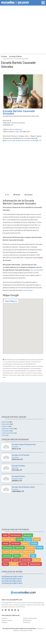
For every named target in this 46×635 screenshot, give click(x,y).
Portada (4, 56)
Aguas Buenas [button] (35, 564)
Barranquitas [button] (7, 547)
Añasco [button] (17, 556)
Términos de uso (7, 620)
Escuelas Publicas (15, 56)
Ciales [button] (5, 535)
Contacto (29, 195)
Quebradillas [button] (26, 560)
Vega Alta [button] (30, 547)
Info (8, 195)
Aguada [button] (36, 560)
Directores (26, 622)
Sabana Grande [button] (28, 552)
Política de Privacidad (30, 618)
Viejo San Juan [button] (8, 539)
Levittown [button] (6, 560)
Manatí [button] (25, 543)
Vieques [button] (14, 564)
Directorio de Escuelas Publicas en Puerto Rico (19, 628)
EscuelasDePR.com (8, 602)
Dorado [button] (5, 543)
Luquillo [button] (36, 539)
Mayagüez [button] (28, 535)
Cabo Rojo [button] (23, 564)
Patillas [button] (39, 547)
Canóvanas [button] (7, 556)
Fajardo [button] (16, 560)
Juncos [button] (28, 539)
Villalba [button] (25, 556)
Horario (17, 195)
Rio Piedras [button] (15, 543)
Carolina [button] (6, 552)
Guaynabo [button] (15, 552)
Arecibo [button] (19, 539)
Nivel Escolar (27, 620)
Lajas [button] (33, 556)
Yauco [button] (5, 564)
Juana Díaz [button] (19, 547)
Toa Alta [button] (34, 543)
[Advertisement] (23, 30)
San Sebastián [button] (16, 535)
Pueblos (4, 622)
